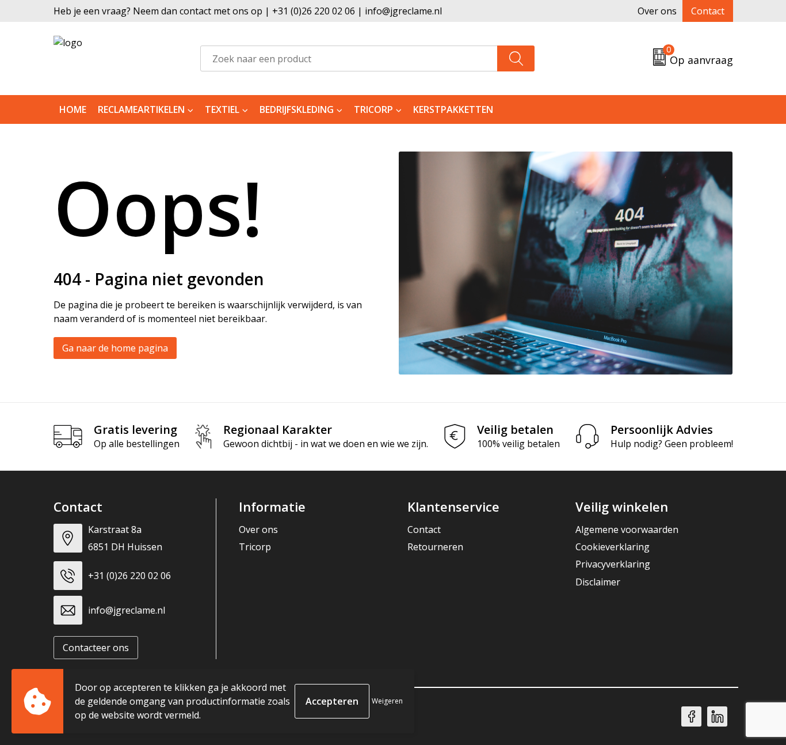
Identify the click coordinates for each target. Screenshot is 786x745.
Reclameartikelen (141, 109)
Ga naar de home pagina (115, 348)
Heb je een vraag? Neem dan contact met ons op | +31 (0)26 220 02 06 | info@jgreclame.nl (248, 11)
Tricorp (373, 109)
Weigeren (387, 701)
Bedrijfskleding (297, 109)
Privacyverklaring (612, 564)
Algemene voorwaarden (626, 529)
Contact (707, 11)
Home (72, 109)
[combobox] (349, 58)
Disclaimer (597, 582)
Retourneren (435, 546)
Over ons (657, 11)
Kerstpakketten (453, 109)
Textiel (222, 109)
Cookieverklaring (612, 546)
